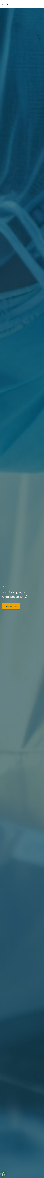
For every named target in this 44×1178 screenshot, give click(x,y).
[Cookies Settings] (3, 1174)
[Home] (6, 4)
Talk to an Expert (11, 606)
